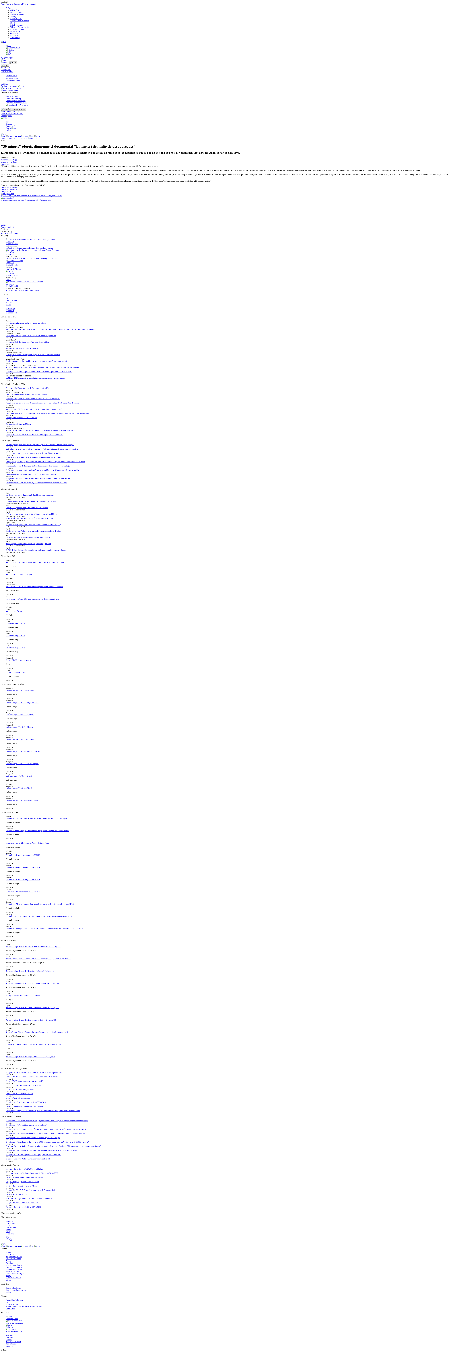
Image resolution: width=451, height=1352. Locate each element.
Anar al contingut (29, 4)
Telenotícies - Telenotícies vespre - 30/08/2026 (23, 892)
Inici (7, 122)
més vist (10, 311)
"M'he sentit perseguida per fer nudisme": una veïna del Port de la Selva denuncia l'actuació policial (42, 470)
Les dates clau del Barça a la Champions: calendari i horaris (28, 537)
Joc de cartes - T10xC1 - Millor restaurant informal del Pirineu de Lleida (32, 599)
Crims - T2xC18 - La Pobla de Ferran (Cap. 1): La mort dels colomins (32, 1077)
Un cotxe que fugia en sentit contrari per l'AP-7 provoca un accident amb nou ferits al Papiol (40, 445)
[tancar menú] (4, 118)
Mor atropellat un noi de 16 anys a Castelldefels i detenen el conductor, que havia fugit (38, 466)
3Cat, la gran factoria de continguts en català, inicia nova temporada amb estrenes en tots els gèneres (43, 403)
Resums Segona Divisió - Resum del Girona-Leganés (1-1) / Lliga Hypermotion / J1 (37, 1032)
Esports (8, 305)
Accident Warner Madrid (19, 21)
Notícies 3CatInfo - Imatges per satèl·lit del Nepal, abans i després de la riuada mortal (37, 831)
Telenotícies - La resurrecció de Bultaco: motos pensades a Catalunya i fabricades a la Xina (39, 916)
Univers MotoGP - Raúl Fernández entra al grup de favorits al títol (30, 1190)
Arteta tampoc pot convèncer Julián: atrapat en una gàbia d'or (28, 544)
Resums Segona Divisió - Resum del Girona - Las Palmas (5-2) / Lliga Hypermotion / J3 (38, 959)
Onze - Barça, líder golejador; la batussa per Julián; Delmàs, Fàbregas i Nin (33, 1044)
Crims (8, 1225)
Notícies (9, 302)
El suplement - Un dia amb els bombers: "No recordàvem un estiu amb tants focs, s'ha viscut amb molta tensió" (47, 1133)
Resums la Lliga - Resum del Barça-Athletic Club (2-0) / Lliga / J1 (30, 1057)
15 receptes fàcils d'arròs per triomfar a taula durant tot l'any (28, 342)
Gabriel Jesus (15, 33)
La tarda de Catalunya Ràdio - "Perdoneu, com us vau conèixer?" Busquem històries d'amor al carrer (43, 1111)
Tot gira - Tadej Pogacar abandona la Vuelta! (22, 1182)
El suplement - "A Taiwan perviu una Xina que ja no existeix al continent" (33, 1155)
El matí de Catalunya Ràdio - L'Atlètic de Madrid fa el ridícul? (29, 1199)
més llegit (10, 309)
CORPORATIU (7, 58)
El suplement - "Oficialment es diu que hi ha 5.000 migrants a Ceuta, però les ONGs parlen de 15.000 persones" (47, 1142)
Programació (12, 114)
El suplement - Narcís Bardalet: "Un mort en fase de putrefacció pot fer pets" (34, 1073)
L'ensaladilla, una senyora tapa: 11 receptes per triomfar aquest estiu (31, 336)
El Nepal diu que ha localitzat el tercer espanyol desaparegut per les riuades (33, 457)
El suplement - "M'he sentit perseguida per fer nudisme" (26, 1125)
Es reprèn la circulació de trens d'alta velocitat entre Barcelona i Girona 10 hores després (38, 479)
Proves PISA (15, 31)
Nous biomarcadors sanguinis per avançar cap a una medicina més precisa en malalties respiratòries (42, 367)
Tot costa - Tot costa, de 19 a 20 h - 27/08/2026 (23, 1207)
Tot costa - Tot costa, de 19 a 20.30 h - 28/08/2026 (24, 1169)
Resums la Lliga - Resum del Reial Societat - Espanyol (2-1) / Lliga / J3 (32, 983)
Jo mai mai (10, 1234)
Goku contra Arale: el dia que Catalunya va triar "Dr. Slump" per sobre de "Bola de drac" (39, 372)
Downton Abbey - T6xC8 (15, 636)
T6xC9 (8, 280)
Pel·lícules (9, 1240)
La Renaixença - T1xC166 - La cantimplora (22, 800)
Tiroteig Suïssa (15, 17)
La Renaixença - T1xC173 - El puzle (19, 727)
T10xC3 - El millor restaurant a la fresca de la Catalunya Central (29, 248)
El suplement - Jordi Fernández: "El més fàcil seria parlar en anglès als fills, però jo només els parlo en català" (46, 1129)
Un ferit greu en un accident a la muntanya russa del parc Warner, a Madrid (33, 453)
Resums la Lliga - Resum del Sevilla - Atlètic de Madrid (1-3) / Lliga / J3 (32, 1008)
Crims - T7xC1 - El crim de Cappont (19, 1094)
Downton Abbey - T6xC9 (15, 623)
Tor (7, 1236)
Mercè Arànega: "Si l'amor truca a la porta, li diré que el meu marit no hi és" (34, 409)
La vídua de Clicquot (13, 269)
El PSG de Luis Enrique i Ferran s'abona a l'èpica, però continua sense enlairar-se (36, 550)
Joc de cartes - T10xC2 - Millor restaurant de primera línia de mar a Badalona (34, 587)
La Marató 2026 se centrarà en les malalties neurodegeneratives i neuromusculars (35, 378)
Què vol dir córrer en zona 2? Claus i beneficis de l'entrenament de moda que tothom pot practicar (42, 449)
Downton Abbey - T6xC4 (15, 648)
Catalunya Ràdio (12, 300)
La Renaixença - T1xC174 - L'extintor (20, 715)
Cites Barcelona (11, 1227)
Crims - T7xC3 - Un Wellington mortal (20, 1089)
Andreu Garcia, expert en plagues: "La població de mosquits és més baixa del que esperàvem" (40, 430)
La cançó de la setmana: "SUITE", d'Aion (21, 418)
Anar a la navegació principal (12, 4)
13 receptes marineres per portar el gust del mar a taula (26, 323)
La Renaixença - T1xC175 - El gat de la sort (22, 703)
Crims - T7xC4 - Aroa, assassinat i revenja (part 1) (24, 1085)
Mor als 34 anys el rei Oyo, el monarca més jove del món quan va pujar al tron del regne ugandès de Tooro (45, 462)
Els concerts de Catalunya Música (18, 424)
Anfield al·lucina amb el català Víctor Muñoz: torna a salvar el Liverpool (32, 514)
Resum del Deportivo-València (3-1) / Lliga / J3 (23, 290)
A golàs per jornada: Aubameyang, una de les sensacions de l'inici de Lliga (33, 531)
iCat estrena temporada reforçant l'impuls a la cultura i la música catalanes (33, 399)
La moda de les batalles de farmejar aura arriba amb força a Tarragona (31, 259)
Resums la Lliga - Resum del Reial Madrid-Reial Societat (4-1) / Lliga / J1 (33, 947)
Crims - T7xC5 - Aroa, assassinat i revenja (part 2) (24, 1081)
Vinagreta (9, 1221)
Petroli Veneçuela (16, 25)
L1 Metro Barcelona (17, 29)
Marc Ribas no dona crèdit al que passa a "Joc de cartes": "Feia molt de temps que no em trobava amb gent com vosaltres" (51, 329)
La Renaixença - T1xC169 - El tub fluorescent (23, 751)
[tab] (228, 298)
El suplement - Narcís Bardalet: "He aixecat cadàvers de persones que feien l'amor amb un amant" (42, 1150)
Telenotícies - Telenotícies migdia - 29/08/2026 (23, 867)
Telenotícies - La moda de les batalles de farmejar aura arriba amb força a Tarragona (37, 818)
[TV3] (10, 111)
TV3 (7, 298)
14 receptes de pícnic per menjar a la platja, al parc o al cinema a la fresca (33, 355)
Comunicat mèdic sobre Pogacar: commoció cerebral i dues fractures (31, 501)
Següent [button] (4, 225)
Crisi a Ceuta (15, 10)
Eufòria (8, 1230)
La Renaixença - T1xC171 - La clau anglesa (22, 764)
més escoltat (11, 313)
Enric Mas (14, 36)
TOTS (9, 233)
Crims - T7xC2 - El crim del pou (18, 1098)
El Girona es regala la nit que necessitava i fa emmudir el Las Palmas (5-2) (33, 525)
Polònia (8, 1238)
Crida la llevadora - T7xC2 (16, 672)
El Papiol (9, 8)
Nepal (12, 23)
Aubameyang (15, 38)
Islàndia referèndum (17, 14)
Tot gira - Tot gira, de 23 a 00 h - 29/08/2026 (22, 1203)
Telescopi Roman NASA (19, 27)
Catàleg (20, 114)
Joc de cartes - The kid (14, 611)
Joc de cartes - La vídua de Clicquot (19, 574)
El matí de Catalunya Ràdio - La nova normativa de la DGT (28, 1159)
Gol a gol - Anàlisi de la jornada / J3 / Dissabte (23, 995)
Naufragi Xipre (16, 12)
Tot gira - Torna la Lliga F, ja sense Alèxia (21, 1186)
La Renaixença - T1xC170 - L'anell (19, 776)
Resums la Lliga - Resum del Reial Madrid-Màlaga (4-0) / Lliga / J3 (31, 1020)
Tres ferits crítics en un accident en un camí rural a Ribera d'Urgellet (31, 474)
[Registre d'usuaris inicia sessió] (13, 62)
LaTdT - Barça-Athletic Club (16, 1194)
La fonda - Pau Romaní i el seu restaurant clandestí (24, 1106)
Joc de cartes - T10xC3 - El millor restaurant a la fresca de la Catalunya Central (35, 562)
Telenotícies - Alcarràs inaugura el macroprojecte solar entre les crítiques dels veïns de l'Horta (40, 904)
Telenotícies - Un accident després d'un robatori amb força (27, 843)
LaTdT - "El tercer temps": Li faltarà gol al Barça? (24, 1177)
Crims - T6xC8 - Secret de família (18, 660)
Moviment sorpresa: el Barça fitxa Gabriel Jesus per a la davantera (30, 495)
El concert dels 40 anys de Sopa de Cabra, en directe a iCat (27, 388)
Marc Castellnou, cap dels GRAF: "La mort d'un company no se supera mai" (34, 435)
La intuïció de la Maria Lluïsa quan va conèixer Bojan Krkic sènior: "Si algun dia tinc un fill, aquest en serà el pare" (48, 413)
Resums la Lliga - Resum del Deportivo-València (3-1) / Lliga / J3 (30, 971)
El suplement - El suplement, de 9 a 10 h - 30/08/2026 (26, 1102)
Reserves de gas (16, 19)
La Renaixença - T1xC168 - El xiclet (19, 788)
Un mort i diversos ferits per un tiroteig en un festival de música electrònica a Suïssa (36, 483)
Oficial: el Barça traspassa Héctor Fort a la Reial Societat (27, 508)
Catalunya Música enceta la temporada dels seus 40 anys (26, 394)
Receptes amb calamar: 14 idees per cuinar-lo (22, 348)
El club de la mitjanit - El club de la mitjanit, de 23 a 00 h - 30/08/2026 (32, 1173)
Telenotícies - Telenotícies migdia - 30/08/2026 (23, 880)
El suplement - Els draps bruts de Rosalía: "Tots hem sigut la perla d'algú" (33, 1138)
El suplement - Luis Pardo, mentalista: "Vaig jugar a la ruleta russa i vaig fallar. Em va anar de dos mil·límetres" (47, 1121)
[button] (225, 195)
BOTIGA (17, 139)
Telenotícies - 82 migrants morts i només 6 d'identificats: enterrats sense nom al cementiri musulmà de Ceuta (45, 928)
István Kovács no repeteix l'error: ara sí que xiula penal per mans (29, 518)
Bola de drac (10, 1223)
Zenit (8, 1232)
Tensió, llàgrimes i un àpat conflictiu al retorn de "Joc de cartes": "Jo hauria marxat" (37, 361)
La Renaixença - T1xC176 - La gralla (20, 690)
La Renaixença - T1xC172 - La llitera (20, 739)
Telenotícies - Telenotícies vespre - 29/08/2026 (23, 855)
